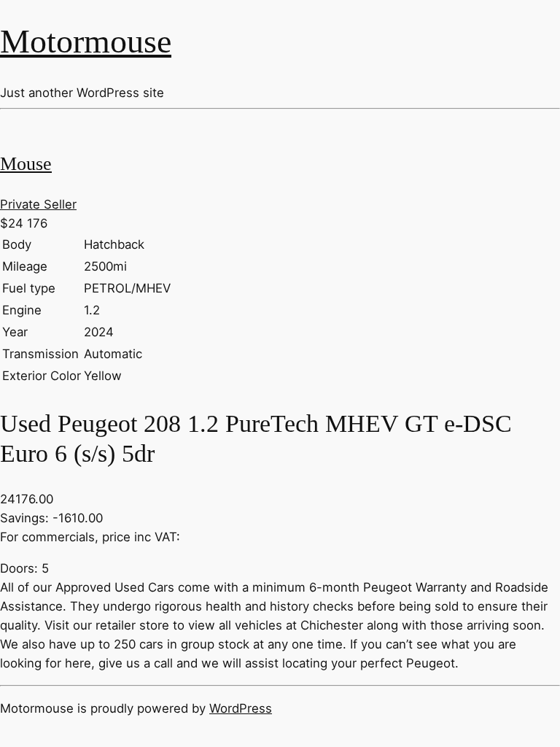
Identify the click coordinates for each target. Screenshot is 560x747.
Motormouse (85, 41)
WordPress (240, 708)
